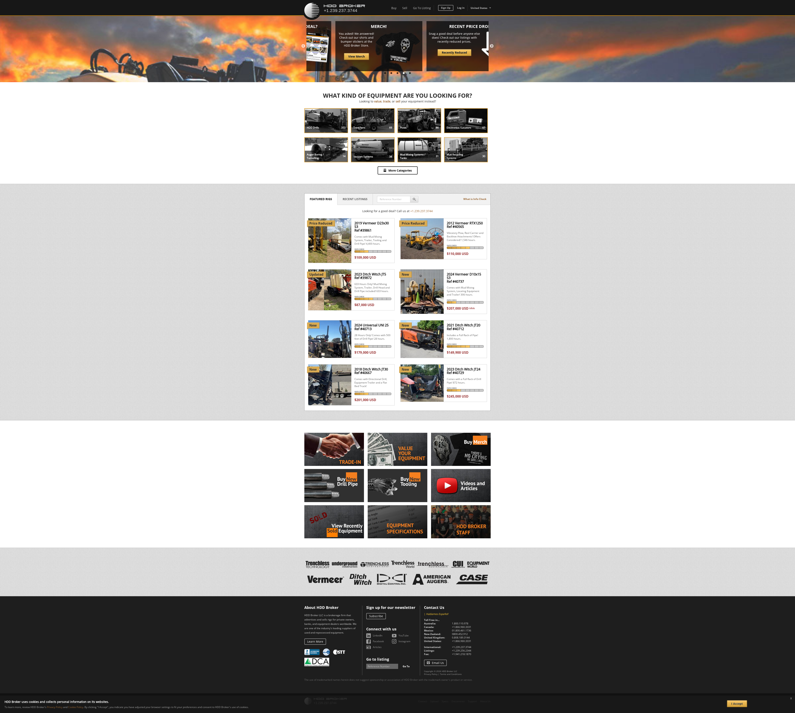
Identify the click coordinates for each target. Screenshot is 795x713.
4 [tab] (404, 73)
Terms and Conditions (451, 674)
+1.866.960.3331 (461, 627)
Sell (404, 8)
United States (479, 8)
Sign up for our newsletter (390, 607)
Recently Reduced (429, 52)
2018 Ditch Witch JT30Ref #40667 (371, 371)
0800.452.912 (460, 634)
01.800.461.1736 (461, 630)
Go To (406, 666)
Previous (303, 46)
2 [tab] (391, 73)
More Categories (400, 170)
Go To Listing (422, 8)
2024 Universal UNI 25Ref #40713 (371, 327)
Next (492, 46)
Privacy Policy (430, 674)
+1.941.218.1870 (461, 654)
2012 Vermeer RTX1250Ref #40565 (465, 225)
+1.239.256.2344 (461, 650)
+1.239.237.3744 (421, 211)
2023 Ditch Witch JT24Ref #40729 (463, 371)
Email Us (438, 663)
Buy (393, 8)
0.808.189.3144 (461, 637)
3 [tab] (397, 73)
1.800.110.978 (460, 623)
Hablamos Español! (437, 614)
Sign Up (445, 8)
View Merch (331, 56)
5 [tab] (410, 73)
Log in (461, 8)
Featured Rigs (321, 199)
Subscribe (376, 616)
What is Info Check (474, 199)
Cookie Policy (75, 707)
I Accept (737, 704)
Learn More (315, 641)
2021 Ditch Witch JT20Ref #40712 (463, 327)
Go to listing (377, 659)
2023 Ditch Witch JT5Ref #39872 (370, 276)
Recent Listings (355, 199)
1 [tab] (385, 73)
